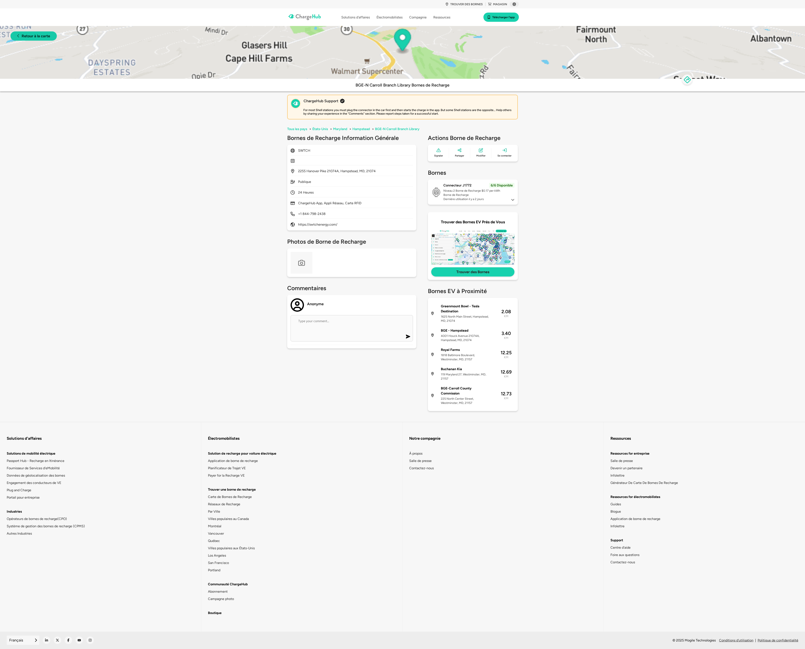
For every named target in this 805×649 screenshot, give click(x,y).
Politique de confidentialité (778, 640)
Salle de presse (420, 461)
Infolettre (617, 475)
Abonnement (218, 591)
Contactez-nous (421, 468)
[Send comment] (408, 336)
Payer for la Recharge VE (226, 475)
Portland (214, 570)
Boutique (215, 613)
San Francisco (218, 563)
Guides (615, 504)
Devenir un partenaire (626, 468)
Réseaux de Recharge (224, 504)
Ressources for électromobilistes (635, 497)
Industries (14, 511)
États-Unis (320, 129)
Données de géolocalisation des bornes (36, 475)
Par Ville (214, 511)
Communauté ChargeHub (228, 584)
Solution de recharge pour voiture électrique (242, 453)
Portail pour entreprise (23, 497)
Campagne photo (221, 599)
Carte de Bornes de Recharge (230, 497)
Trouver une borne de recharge (232, 489)
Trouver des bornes (466, 4)
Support (616, 540)
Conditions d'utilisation (736, 640)
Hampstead (361, 129)
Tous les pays (297, 129)
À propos (415, 453)
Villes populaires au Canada (228, 519)
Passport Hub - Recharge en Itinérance (35, 461)
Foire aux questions (624, 555)
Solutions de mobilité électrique (31, 453)
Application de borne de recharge (233, 461)
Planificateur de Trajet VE (227, 468)
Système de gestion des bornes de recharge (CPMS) (46, 526)
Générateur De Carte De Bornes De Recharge (644, 483)
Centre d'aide (620, 547)
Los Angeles (217, 555)
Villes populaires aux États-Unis (231, 548)
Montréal (214, 526)
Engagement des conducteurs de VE (34, 483)
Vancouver (216, 533)
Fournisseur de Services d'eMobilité (33, 468)
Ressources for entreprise (629, 453)
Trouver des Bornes (472, 272)
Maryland (340, 129)
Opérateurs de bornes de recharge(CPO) (37, 519)
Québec (214, 541)
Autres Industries (19, 533)
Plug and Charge (19, 490)
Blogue (615, 511)
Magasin (500, 4)
